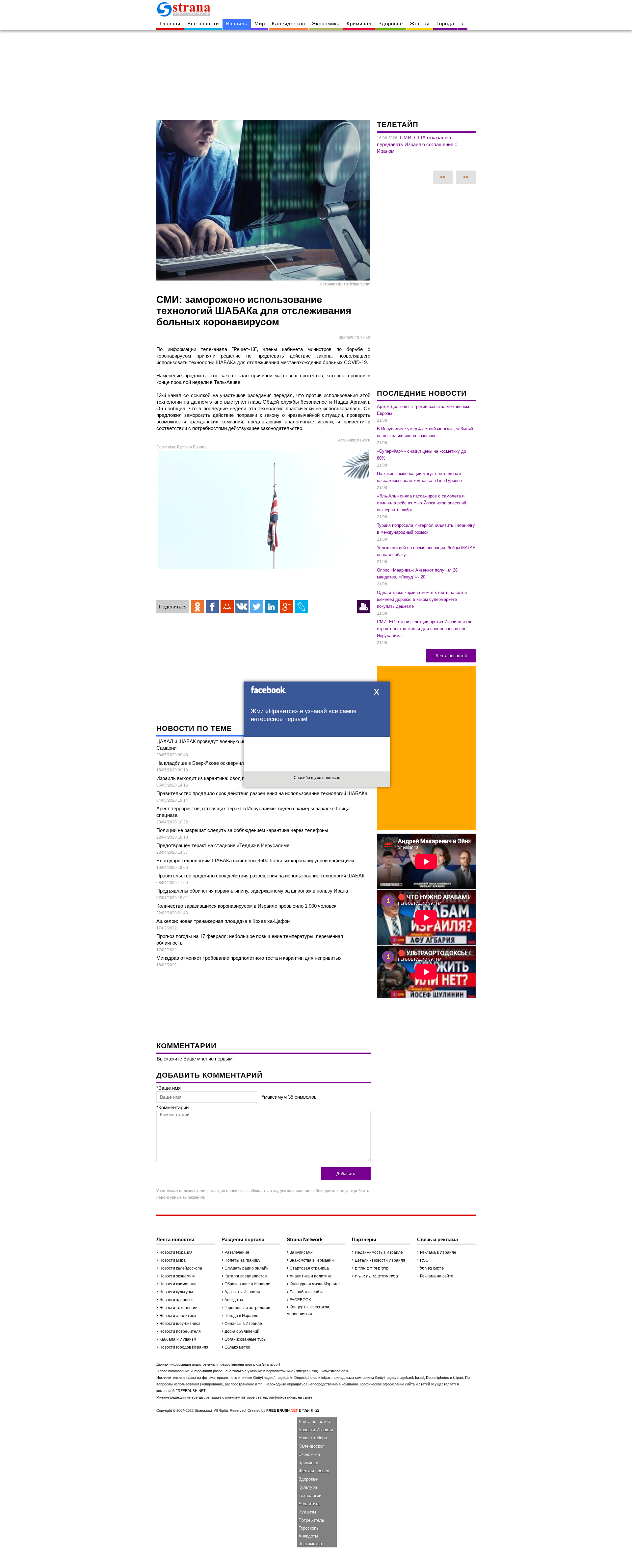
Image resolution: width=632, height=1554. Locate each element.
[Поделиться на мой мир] (227, 606)
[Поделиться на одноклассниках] (197, 606)
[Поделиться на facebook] (212, 606)
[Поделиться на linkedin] (271, 606)
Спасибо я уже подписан (317, 777)
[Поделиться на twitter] (256, 606)
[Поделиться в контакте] (242, 606)
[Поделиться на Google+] (286, 606)
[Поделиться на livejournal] (301, 606)
